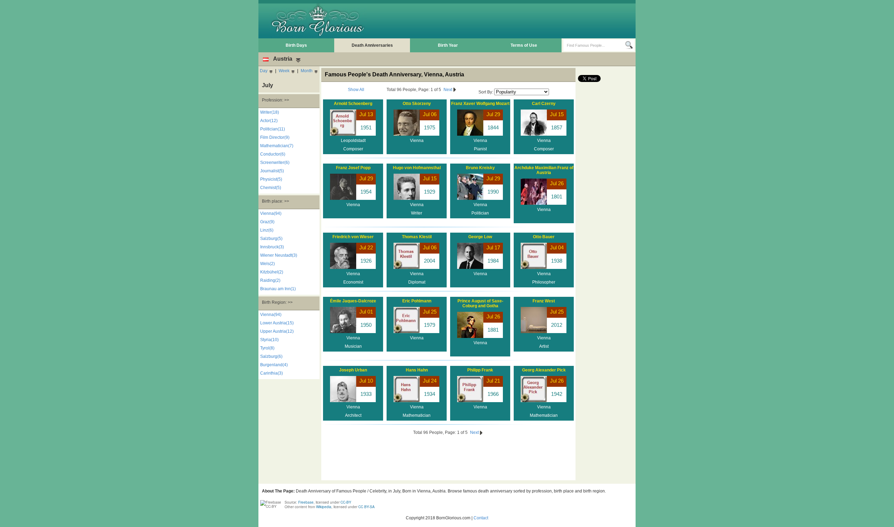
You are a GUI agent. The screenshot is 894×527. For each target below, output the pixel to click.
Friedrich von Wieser (353, 236)
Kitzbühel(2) (271, 272)
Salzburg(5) (271, 238)
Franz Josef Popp (353, 167)
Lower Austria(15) (277, 323)
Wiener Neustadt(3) (278, 255)
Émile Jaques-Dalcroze (353, 301)
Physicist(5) (271, 179)
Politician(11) (272, 129)
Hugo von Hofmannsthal (417, 167)
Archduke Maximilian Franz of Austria (543, 170)
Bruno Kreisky (480, 167)
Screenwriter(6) (275, 162)
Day (264, 70)
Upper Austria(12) (277, 331)
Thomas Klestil (417, 236)
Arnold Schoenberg (353, 103)
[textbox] (594, 45)
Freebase (306, 502)
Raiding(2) (270, 280)
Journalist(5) (272, 170)
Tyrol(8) (267, 348)
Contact (481, 517)
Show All (356, 89)
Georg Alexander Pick (544, 370)
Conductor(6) (272, 154)
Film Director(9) (275, 137)
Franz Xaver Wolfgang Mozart (480, 103)
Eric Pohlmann (416, 301)
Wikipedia (323, 506)
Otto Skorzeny (417, 103)
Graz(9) (267, 221)
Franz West (544, 301)
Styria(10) (269, 339)
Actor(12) (269, 120)
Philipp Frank (480, 370)
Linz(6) (266, 230)
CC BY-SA (366, 506)
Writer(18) (269, 112)
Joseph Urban (353, 370)
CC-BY (345, 502)
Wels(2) (267, 263)
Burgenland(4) (274, 364)
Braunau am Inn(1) (278, 288)
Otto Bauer (544, 236)
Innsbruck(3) (272, 246)
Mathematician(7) (276, 145)
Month (307, 70)
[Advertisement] (507, 21)
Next (448, 89)
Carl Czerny (544, 103)
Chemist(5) (270, 187)
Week (284, 70)
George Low (480, 236)
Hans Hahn (417, 370)
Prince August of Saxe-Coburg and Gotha (480, 303)
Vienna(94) (270, 213)
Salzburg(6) (271, 356)
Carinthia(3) (271, 373)
